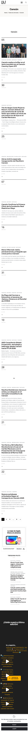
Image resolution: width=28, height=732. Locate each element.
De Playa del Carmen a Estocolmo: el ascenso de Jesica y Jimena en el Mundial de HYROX (13, 298)
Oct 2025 (3, 424)
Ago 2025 (3, 474)
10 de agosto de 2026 (15, 569)
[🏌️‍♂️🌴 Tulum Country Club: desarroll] (7, 675)
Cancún (3, 59)
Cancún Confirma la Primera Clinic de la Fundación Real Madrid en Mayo (13, 206)
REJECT (14, 724)
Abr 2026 (3, 229)
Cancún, (12, 584)
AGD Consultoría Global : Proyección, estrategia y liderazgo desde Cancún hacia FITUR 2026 (11, 345)
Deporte (9, 59)
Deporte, (17, 584)
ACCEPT (14, 728)
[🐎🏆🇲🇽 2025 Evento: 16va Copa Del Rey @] (7, 689)
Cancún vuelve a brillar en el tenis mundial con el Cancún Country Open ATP (13, 64)
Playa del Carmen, (15, 573)
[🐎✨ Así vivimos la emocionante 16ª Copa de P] (7, 703)
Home (5, 12)
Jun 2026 (3, 87)
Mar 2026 (3, 275)
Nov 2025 (3, 369)
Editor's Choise (11, 247)
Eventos (14, 292)
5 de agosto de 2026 (15, 594)
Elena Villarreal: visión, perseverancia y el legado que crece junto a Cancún (13, 252)
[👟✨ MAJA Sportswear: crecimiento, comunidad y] (7, 661)
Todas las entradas (13, 12)
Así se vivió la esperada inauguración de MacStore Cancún (12, 161)
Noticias (14, 59)
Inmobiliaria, (14, 572)
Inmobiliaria (15, 387)
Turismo (19, 59)
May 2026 (3, 184)
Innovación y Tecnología (14, 156)
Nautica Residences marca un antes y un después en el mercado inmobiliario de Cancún (13, 393)
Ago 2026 (3, 42)
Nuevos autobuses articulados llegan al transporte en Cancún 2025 (12, 496)
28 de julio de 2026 (14, 604)
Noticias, (13, 560)
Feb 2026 (3, 322)
